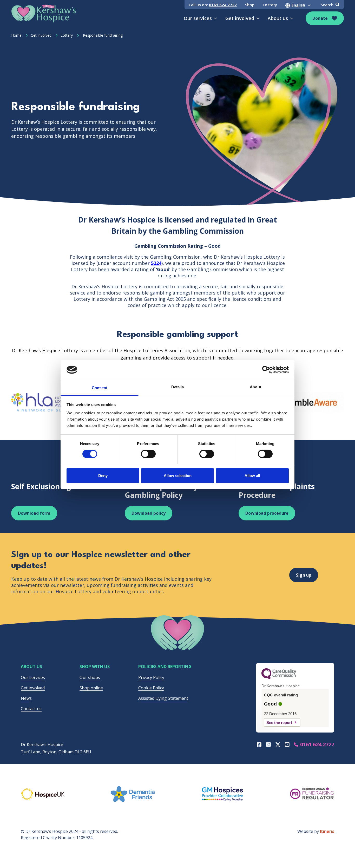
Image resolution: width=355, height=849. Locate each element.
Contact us (31, 708)
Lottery (270, 4)
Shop (249, 4)
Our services (198, 18)
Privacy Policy (151, 677)
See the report (279, 722)
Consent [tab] (99, 388)
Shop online (91, 688)
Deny (103, 475)
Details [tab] (177, 387)
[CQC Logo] (278, 678)
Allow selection (178, 475)
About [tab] (255, 387)
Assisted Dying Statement (163, 698)
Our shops (90, 677)
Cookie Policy (151, 688)
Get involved (239, 18)
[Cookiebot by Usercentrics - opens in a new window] (266, 370)
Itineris (327, 831)
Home (16, 35)
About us (278, 18)
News (26, 698)
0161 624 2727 (223, 4)
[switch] (148, 454)
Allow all (252, 475)
